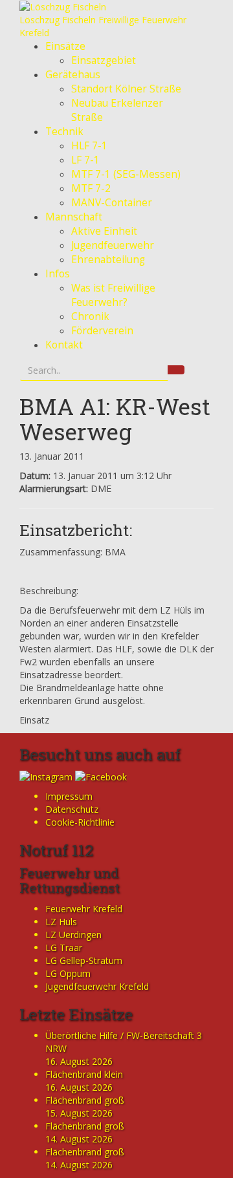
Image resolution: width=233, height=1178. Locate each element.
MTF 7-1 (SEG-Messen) (126, 174)
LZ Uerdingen (73, 934)
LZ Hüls (61, 922)
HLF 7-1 (89, 146)
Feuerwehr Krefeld (83, 909)
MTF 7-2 (91, 188)
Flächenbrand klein (84, 1074)
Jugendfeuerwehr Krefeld (97, 986)
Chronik (90, 316)
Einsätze (65, 46)
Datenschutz (71, 809)
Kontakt (64, 345)
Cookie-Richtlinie (80, 822)
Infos (57, 274)
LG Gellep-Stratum (83, 960)
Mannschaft (73, 217)
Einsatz (34, 720)
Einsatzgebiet (103, 60)
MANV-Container (111, 202)
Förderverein (102, 330)
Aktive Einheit (104, 231)
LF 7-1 (85, 160)
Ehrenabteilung (108, 259)
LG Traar (63, 947)
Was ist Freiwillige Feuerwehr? (113, 295)
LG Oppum (68, 973)
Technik (64, 131)
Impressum (69, 796)
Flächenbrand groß (84, 1100)
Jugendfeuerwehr (112, 245)
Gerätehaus (72, 74)
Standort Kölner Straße (126, 89)
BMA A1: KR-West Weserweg (114, 418)
